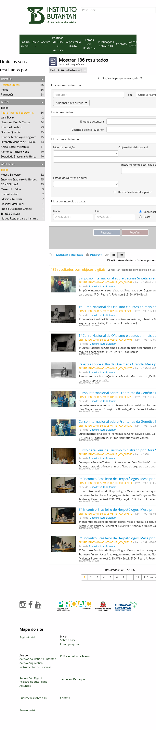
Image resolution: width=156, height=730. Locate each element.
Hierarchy (96, 254)
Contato (121, 44)
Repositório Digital (73, 44)
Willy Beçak (7, 117)
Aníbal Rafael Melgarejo (15, 147)
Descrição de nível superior (88, 129)
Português (7, 94)
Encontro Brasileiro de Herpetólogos (23, 179)
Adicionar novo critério (69, 103)
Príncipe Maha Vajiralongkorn (18, 137)
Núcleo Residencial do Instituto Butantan (25, 218)
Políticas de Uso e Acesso (57, 44)
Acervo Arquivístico (31, 663)
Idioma (6, 78)
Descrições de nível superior (134, 192)
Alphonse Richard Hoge (15, 151)
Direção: (112, 260)
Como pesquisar (70, 644)
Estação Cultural (10, 213)
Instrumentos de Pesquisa (35, 667)
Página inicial (25, 44)
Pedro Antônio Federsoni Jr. (17, 112)
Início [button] (35, 42)
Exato (147, 217)
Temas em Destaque (89, 44)
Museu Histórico (11, 189)
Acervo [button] (45, 42)
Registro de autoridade (33, 681)
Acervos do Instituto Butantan (38, 659)
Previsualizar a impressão (67, 254)
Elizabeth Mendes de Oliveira (18, 142)
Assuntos (25, 686)
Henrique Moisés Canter (15, 122)
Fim (97, 211)
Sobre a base (68, 640)
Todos (4, 108)
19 (137, 577)
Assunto (7, 163)
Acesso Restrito (134, 44)
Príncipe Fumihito (11, 127)
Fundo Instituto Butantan (102, 286)
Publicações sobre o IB (106, 44)
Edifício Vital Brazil (11, 199)
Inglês (4, 89)
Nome (5, 101)
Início (56, 211)
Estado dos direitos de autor (70, 178)
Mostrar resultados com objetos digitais (133, 270)
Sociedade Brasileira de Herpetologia (23, 156)
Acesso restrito (28, 710)
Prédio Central (9, 194)
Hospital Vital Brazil (12, 204)
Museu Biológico (11, 174)
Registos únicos (10, 85)
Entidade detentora (92, 121)
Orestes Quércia (10, 132)
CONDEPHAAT (9, 184)
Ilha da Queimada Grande (16, 209)
